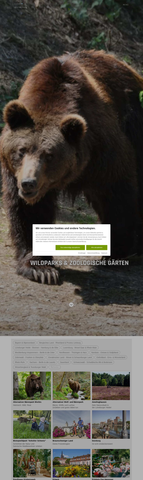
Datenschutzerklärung (93, 253)
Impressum (104, 253)
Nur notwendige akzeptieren (70, 247)
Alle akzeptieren (96, 247)
